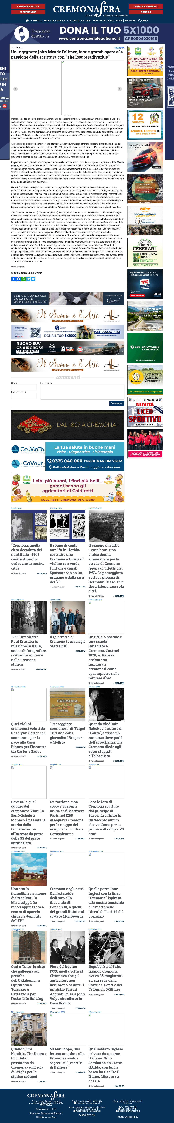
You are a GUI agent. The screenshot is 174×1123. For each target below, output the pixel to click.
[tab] (64, 115)
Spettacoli (99, 20)
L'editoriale (115, 20)
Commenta (116, 403)
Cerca (144, 20)
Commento (46, 382)
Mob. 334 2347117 (128, 1109)
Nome (14, 382)
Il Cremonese (28, 12)
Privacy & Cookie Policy (127, 1117)
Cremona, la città (28, 6)
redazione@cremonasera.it (87, 1111)
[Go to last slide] (15, 89)
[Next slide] (120, 89)
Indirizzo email (18, 391)
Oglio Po (146, 12)
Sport (47, 20)
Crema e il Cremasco (146, 6)
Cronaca (36, 20)
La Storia (85, 20)
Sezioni (131, 20)
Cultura (72, 20)
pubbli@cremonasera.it (129, 1111)
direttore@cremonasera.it (88, 1103)
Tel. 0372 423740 (128, 1107)
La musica (59, 20)
